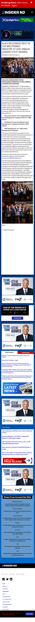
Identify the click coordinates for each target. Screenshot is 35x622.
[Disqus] (17, 253)
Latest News (26, 352)
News (3, 594)
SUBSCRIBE (17, 318)
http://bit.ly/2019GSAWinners (11, 158)
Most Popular (9, 352)
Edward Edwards (7, 604)
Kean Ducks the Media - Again (14, 4)
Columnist (5, 607)
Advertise (5, 589)
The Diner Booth (6, 596)
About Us (4, 586)
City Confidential (6, 599)
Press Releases (6, 427)
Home (3, 583)
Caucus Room (5, 602)
